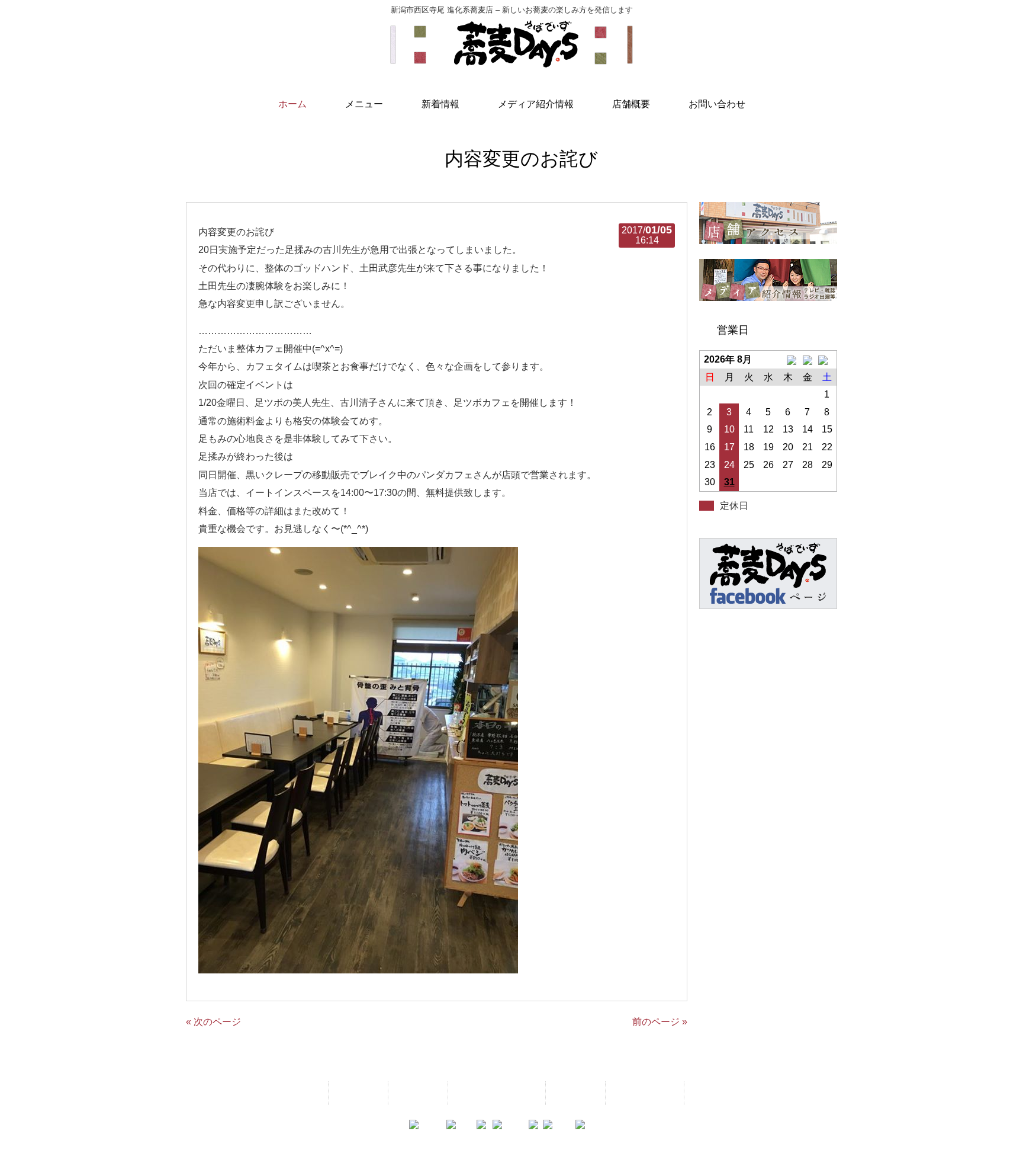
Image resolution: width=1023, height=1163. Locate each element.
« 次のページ (213, 1022)
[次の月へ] (827, 360)
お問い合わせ (643, 1093)
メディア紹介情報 (495, 1093)
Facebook (715, 1093)
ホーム (302, 1093)
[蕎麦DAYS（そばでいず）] (511, 62)
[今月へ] (807, 360)
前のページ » (659, 1022)
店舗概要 (574, 1093)
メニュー (357, 1093)
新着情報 (417, 1093)
